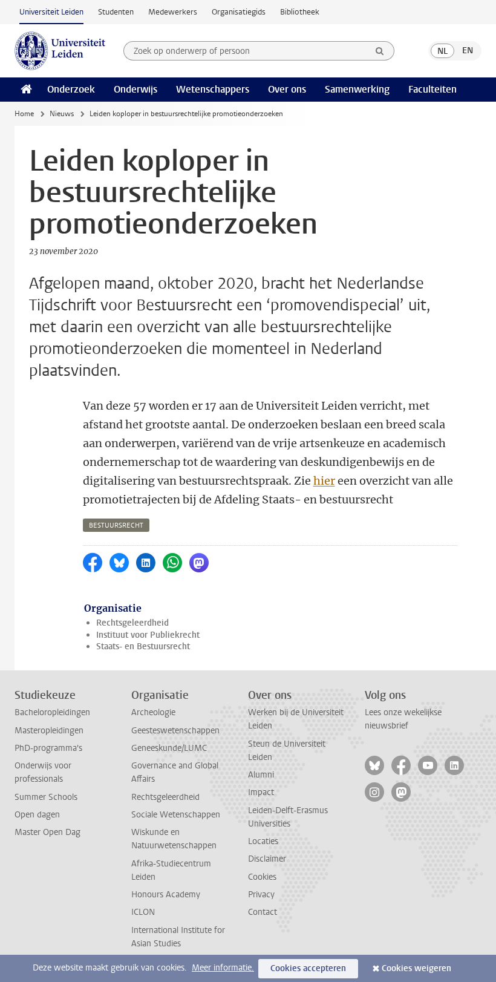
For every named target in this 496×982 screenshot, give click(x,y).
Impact (261, 792)
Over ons (287, 89)
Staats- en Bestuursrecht (143, 646)
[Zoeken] (379, 51)
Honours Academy (165, 894)
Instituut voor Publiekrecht (148, 635)
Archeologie (153, 712)
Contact (262, 912)
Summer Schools (46, 797)
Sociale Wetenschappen (175, 814)
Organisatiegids (239, 12)
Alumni (261, 775)
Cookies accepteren (308, 968)
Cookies (262, 877)
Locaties (263, 841)
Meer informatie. (223, 968)
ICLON (143, 912)
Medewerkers (172, 12)
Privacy (261, 894)
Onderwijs (135, 89)
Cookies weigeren (416, 968)
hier (324, 481)
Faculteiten (432, 89)
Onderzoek (71, 89)
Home (24, 114)
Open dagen (37, 814)
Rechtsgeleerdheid (132, 623)
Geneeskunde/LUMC (169, 748)
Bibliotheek (299, 12)
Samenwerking (357, 89)
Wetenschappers (212, 89)
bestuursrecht (116, 525)
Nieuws (62, 114)
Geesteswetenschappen (175, 730)
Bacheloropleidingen (52, 712)
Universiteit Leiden (51, 12)
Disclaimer (267, 859)
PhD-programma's (48, 748)
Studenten (116, 12)
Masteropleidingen (49, 730)
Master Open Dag (47, 832)
